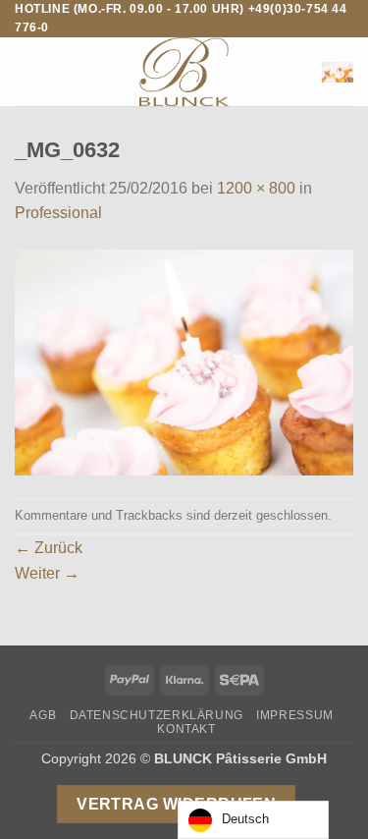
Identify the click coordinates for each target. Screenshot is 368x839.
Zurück (48, 547)
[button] (26, 72)
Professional (58, 212)
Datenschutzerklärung (156, 715)
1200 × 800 (256, 188)
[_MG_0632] (184, 361)
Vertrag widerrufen (176, 804)
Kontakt (186, 729)
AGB (42, 715)
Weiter (47, 573)
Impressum (295, 715)
